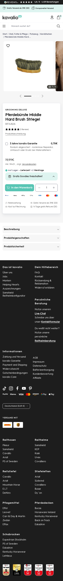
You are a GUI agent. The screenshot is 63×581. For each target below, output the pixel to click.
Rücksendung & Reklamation (43, 282)
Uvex (37, 457)
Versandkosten (29, 164)
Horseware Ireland (45, 512)
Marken (7, 281)
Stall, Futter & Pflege (18, 34)
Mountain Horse (11, 485)
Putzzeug (34, 34)
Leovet (6, 512)
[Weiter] (42, 96)
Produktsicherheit (14, 247)
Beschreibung (12, 229)
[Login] (52, 17)
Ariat (5, 457)
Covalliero (40, 461)
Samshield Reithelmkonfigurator (14, 294)
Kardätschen (46, 34)
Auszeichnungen (12, 289)
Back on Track (42, 520)
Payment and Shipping (15, 365)
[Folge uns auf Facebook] (17, 388)
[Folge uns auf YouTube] (24, 388)
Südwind (39, 481)
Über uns (7, 273)
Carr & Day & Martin (14, 516)
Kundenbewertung (43, 374)
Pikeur (6, 445)
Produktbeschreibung (15, 134)
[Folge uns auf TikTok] (4, 388)
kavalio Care (9, 377)
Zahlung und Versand (14, 357)
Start (5, 34)
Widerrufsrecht (11, 369)
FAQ (37, 273)
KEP (37, 449)
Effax (5, 524)
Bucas (38, 508)
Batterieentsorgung (43, 370)
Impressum (38, 362)
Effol (5, 508)
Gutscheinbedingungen (15, 373)
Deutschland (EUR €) (15, 406)
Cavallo (7, 453)
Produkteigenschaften (16, 238)
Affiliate (37, 378)
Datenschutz (40, 366)
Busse (38, 489)
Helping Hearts (11, 285)
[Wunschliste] (8, 46)
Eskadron (40, 524)
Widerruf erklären (44, 288)
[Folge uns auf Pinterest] (30, 388)
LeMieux (7, 556)
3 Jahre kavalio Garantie (23, 144)
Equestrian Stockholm (14, 540)
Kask (37, 453)
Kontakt (39, 277)
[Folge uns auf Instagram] (11, 388)
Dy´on (38, 493)
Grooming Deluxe (16, 110)
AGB (35, 358)
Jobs (5, 277)
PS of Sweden (10, 461)
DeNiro (6, 493)
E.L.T (5, 489)
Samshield (8, 449)
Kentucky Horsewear (46, 516)
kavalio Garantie (12, 361)
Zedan (6, 520)
